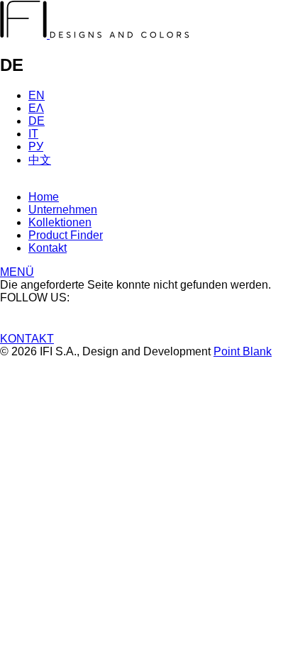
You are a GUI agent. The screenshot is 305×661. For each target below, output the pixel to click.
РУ (35, 146)
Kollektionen (60, 222)
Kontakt (47, 248)
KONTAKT (27, 339)
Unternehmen (62, 210)
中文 (39, 160)
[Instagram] (152, 325)
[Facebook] (152, 311)
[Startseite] (94, 34)
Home (43, 197)
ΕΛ (36, 108)
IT (33, 134)
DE (36, 121)
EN (36, 95)
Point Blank (243, 351)
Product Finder (65, 235)
